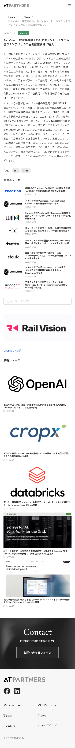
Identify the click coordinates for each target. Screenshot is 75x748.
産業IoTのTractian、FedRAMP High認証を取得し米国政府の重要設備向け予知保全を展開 (47, 189)
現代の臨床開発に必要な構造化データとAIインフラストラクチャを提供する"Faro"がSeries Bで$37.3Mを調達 (36, 601)
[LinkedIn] (16, 690)
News (27, 17)
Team (7, 715)
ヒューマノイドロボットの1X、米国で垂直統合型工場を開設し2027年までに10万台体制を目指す (48, 229)
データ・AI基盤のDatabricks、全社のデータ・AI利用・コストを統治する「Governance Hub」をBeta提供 (36, 503)
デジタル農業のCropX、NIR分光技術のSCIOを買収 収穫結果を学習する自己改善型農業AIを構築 (36, 455)
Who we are (12, 705)
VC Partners (47, 705)
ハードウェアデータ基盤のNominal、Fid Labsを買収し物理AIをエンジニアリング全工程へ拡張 (47, 242)
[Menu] (69, 5)
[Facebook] (6, 690)
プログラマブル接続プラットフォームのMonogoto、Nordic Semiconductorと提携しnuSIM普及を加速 (46, 284)
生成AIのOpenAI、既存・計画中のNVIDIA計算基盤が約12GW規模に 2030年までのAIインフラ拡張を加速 (35, 406)
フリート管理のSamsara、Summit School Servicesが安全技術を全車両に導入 (45, 202)
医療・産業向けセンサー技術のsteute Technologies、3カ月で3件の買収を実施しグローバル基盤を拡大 (48, 255)
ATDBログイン (46, 725)
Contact (9, 726)
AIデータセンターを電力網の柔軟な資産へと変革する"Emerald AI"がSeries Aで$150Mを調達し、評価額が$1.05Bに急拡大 (35, 552)
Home (11, 17)
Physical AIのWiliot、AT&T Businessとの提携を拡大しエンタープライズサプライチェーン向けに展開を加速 (48, 215)
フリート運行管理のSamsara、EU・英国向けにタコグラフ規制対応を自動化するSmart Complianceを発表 (47, 270)
